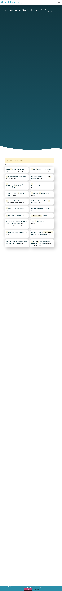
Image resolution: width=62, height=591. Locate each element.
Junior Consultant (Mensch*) (39, 221)
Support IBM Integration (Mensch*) (16, 232)
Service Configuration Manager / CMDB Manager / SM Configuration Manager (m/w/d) (15, 185)
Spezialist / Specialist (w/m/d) (41, 193)
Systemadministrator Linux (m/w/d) (16, 176)
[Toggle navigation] (59, 2)
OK (28, 589)
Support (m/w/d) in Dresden (14, 215)
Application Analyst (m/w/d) (14, 200)
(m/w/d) (39, 215)
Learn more (36, 589)
